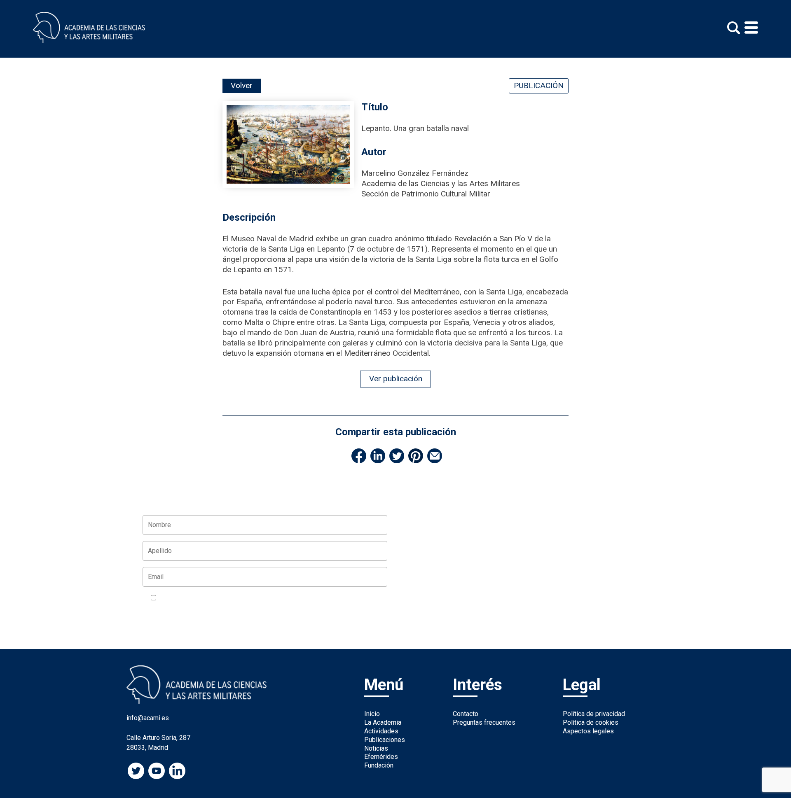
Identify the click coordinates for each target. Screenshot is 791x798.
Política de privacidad (594, 714)
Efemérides (381, 757)
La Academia (382, 722)
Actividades (381, 731)
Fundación (378, 765)
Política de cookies (590, 722)
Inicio (372, 714)
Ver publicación (395, 378)
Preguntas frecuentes (484, 722)
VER (257, 598)
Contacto (465, 714)
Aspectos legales (588, 731)
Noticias (376, 748)
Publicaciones (384, 740)
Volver (242, 85)
